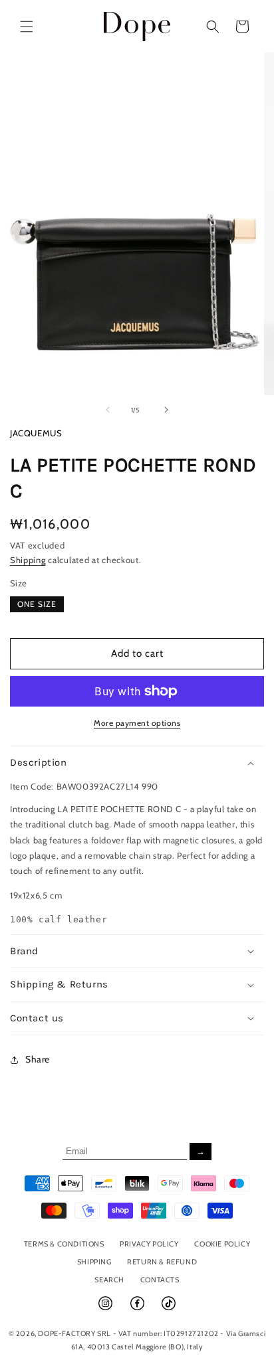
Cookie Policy (222, 1243)
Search (109, 1279)
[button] (26, 26)
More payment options (137, 723)
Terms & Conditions (64, 1243)
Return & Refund (162, 1261)
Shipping (28, 559)
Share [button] (37, 1059)
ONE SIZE (37, 604)
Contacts (160, 1279)
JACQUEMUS (36, 433)
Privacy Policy (149, 1243)
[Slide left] (107, 409)
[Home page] (137, 26)
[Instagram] (106, 1309)
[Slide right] (166, 409)
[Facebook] (138, 1309)
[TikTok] (169, 1309)
